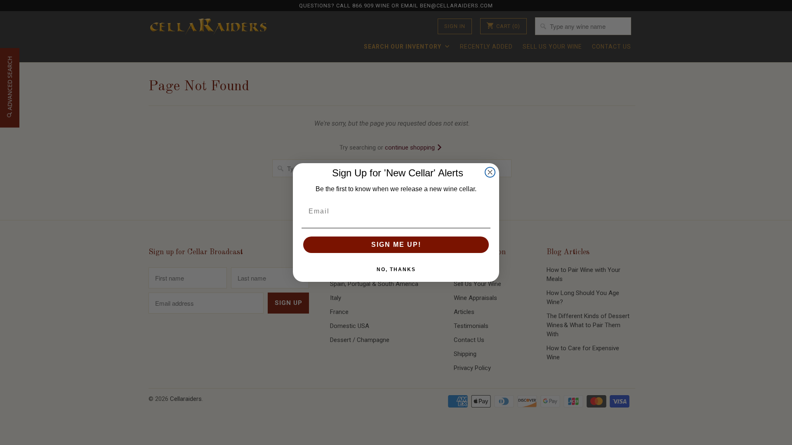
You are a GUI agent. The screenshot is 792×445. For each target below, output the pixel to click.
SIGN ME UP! (396, 244)
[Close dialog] (490, 172)
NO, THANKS (396, 269)
